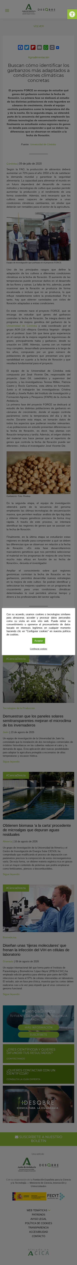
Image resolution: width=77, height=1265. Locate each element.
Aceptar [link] (38, 640)
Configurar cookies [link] (38, 649)
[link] (72, 14)
